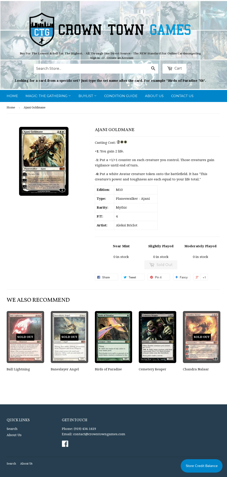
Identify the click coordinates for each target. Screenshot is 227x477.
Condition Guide (120, 96)
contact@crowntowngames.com (99, 434)
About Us (154, 96)
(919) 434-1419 (85, 429)
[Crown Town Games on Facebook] (65, 445)
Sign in (95, 58)
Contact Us (182, 96)
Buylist (86, 96)
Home (12, 96)
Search (12, 429)
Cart (178, 68)
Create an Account (120, 58)
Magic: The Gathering (46, 96)
